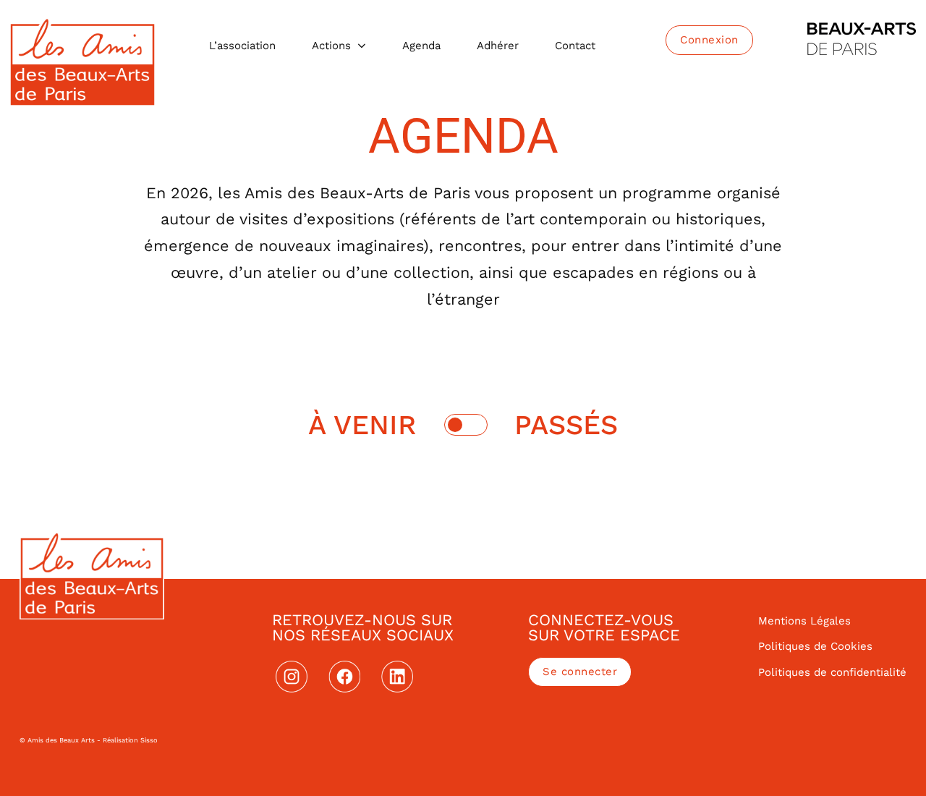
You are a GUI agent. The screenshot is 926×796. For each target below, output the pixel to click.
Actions (331, 45)
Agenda (421, 45)
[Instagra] (291, 676)
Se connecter (580, 671)
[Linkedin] (397, 676)
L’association (242, 45)
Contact (575, 45)
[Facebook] (344, 676)
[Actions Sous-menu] (361, 46)
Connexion (709, 39)
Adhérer (498, 45)
